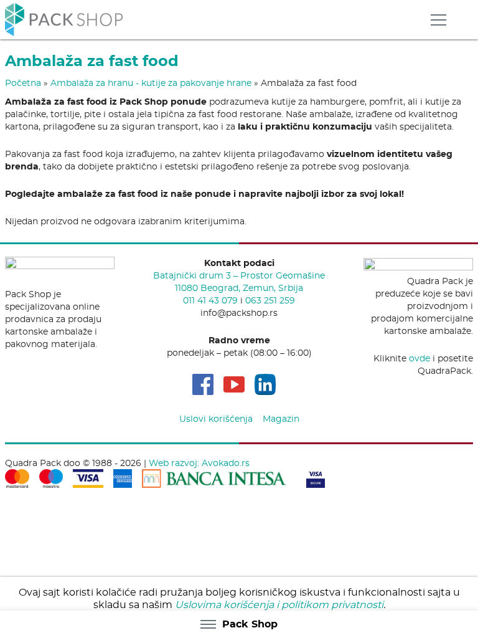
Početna (23, 82)
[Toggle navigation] (438, 20)
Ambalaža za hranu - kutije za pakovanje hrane (150, 82)
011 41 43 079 (210, 300)
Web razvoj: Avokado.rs (199, 463)
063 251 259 (270, 300)
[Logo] (64, 18)
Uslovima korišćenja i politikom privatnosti (279, 605)
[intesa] (214, 476)
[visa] (315, 476)
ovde (419, 358)
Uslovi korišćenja (216, 418)
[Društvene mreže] (202, 384)
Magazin (281, 418)
